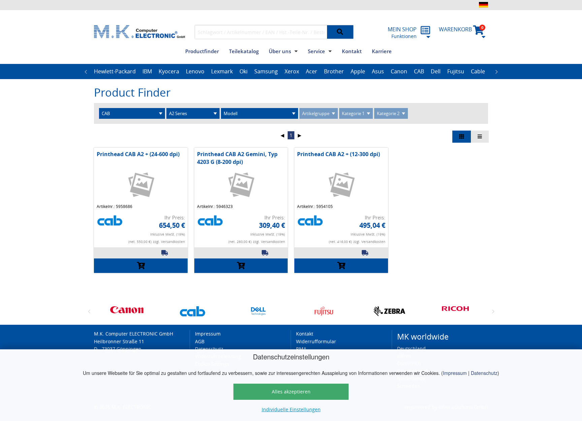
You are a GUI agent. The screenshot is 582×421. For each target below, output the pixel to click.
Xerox (292, 71)
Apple (358, 71)
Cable (478, 71)
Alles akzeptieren (291, 391)
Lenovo (195, 71)
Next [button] (496, 71)
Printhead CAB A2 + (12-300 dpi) (338, 154)
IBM (147, 71)
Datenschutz (484, 373)
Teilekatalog (244, 51)
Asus (378, 71)
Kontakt (352, 51)
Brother (334, 71)
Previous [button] (85, 71)
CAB (419, 71)
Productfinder (202, 51)
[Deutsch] (483, 4)
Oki (243, 71)
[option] (115, 71)
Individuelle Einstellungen (291, 409)
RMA (301, 349)
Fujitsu (455, 71)
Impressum (455, 373)
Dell (436, 71)
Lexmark (222, 71)
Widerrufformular (316, 341)
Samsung (266, 71)
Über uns (280, 51)
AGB (199, 341)
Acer (311, 71)
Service (316, 51)
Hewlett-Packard (115, 71)
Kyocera (169, 71)
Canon (399, 71)
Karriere (382, 51)
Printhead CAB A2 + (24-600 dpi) (138, 154)
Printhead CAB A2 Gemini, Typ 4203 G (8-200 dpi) (237, 157)
